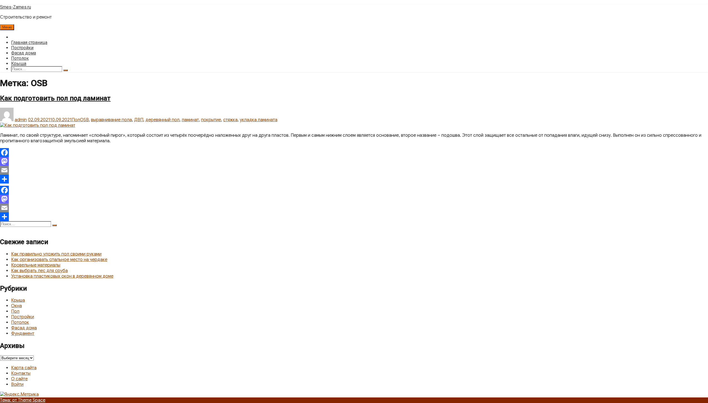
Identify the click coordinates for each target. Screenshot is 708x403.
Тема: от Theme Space (22, 400)
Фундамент (22, 333)
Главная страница (29, 42)
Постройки (22, 47)
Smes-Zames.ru (15, 7)
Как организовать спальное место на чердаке (59, 259)
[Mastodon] (354, 161)
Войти (17, 384)
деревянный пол (162, 120)
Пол (76, 120)
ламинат (190, 120)
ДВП (138, 120)
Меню (7, 27)
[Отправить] (354, 179)
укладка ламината (258, 120)
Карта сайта (24, 368)
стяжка (230, 120)
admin (21, 120)
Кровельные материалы (35, 265)
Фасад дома (23, 53)
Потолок (20, 58)
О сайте (19, 379)
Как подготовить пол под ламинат (55, 98)
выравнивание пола (111, 120)
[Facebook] (354, 152)
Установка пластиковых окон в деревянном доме (62, 276)
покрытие (211, 120)
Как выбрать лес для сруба (39, 270)
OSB (84, 120)
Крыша (18, 63)
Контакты (20, 373)
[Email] (354, 170)
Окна (16, 306)
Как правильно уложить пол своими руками (56, 254)
